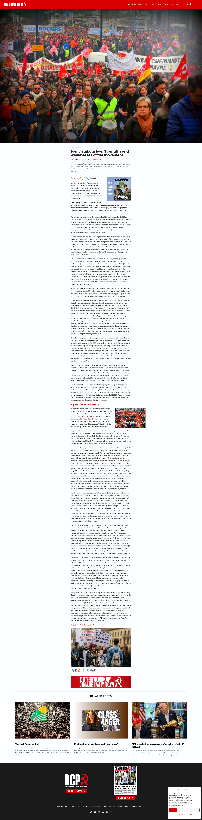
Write (147, 4)
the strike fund (87, 416)
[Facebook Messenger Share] (87, 178)
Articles (153, 4)
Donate (134, 4)
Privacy (72, 806)
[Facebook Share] (72, 178)
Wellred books (109, 806)
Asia (16, 741)
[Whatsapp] (111, 812)
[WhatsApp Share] (83, 178)
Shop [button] (172, 4)
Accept (173, 810)
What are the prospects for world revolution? (96, 744)
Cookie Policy (180, 814)
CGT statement (111, 463)
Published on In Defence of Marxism (83, 625)
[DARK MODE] (190, 4)
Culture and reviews (137, 741)
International (96, 159)
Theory (160, 4)
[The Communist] (15, 5)
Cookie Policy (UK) (138, 806)
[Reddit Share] (79, 178)
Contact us (62, 806)
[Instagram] (99, 812)
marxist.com (123, 806)
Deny (180, 810)
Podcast (166, 4)
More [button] (177, 4)
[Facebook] (91, 812)
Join (128, 4)
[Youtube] (103, 812)
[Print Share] (94, 178)
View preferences (192, 810)
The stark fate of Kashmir (27, 744)
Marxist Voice (84, 741)
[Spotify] (107, 812)
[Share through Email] (91, 178)
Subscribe (141, 4)
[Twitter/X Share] (75, 178)
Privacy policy (188, 814)
